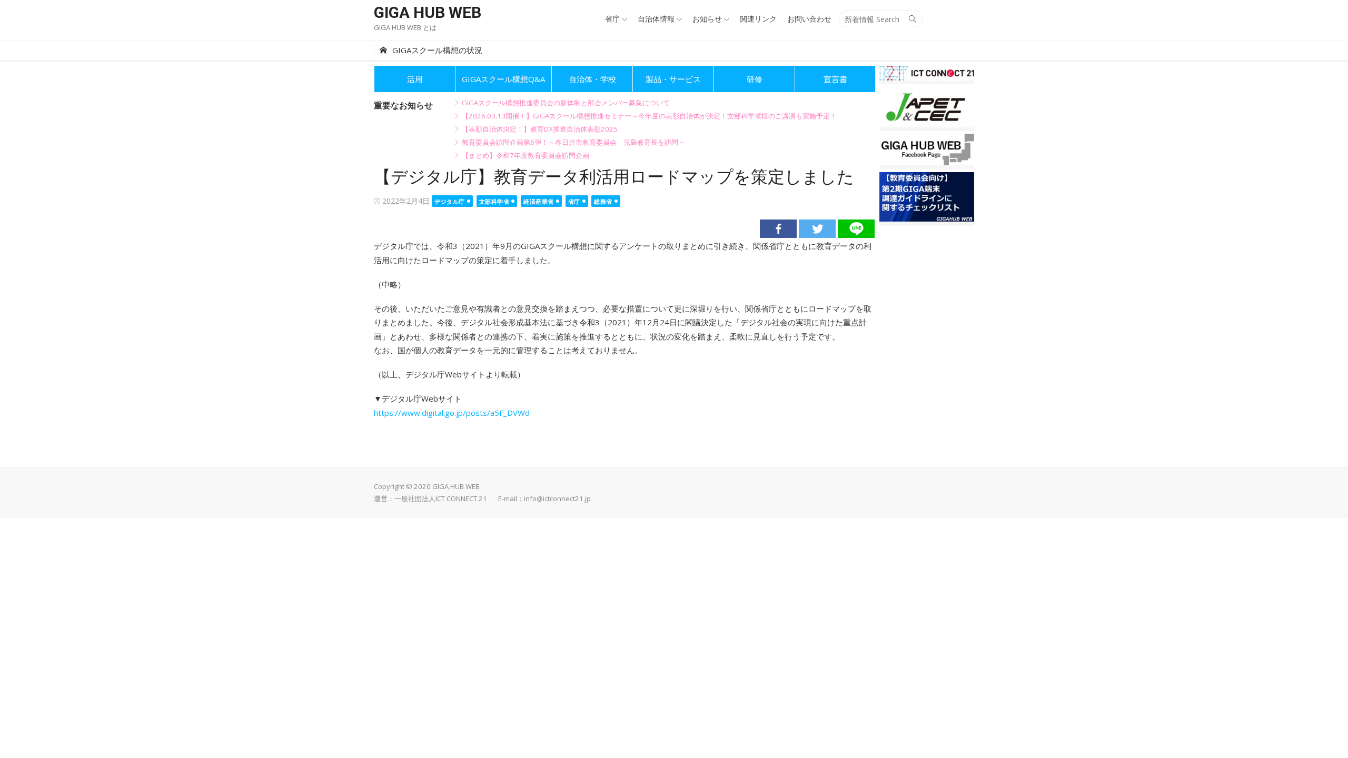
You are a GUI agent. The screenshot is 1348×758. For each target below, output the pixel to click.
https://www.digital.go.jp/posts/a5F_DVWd (452, 412)
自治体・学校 (592, 79)
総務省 (603, 201)
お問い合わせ (809, 19)
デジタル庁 (449, 201)
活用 (415, 79)
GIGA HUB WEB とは (405, 27)
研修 (754, 79)
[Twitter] (817, 229)
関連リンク (758, 19)
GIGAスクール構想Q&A (503, 79)
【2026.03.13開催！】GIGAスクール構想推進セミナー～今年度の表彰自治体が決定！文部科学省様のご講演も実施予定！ (649, 116)
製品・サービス (673, 79)
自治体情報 (656, 19)
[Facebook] (778, 229)
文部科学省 (494, 201)
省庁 (612, 19)
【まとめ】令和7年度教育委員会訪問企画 (525, 155)
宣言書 (835, 79)
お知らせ (707, 19)
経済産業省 (538, 201)
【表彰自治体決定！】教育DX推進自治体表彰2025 (540, 129)
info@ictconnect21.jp (557, 498)
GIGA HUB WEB (427, 12)
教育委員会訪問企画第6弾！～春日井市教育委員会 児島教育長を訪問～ (573, 142)
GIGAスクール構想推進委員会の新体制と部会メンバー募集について (566, 102)
